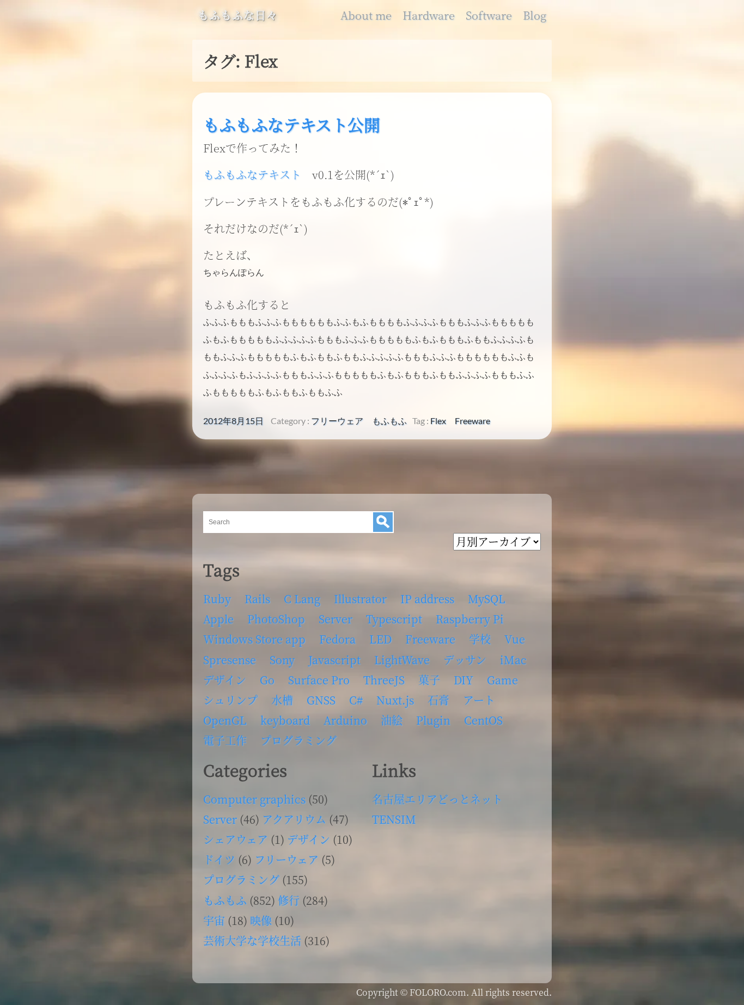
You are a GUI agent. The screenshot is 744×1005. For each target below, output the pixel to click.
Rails (257, 598)
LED (380, 639)
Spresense (229, 659)
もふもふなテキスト (252, 174)
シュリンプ (230, 700)
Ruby (217, 598)
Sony (282, 659)
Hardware (429, 15)
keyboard (285, 720)
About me (366, 15)
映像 (261, 920)
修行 (289, 900)
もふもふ (389, 420)
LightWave (402, 659)
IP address (427, 598)
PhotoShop (276, 619)
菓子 (429, 680)
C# (356, 700)
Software (489, 15)
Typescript (394, 619)
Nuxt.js (395, 700)
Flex (438, 420)
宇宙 (214, 920)
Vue (514, 639)
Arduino (345, 720)
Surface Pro (319, 680)
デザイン (224, 680)
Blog (534, 15)
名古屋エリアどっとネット (437, 799)
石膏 (438, 700)
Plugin (433, 720)
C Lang (302, 598)
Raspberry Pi (470, 619)
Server (335, 619)
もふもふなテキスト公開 (291, 124)
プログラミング (298, 740)
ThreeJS (384, 680)
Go (267, 680)
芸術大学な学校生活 (252, 940)
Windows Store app (254, 639)
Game (502, 680)
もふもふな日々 (238, 15)
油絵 (392, 720)
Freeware (472, 420)
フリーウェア (337, 420)
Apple (218, 619)
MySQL (486, 598)
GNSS (321, 700)
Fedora (337, 639)
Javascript (334, 659)
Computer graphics (254, 799)
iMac (513, 659)
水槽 (282, 700)
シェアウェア (235, 839)
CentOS (483, 720)
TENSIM (394, 819)
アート (479, 700)
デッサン (464, 659)
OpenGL (225, 720)
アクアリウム (294, 819)
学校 (480, 639)
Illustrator (360, 598)
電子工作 (225, 740)
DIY (463, 680)
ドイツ (219, 859)
